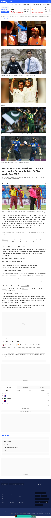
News (16, 4)
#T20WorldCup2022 (27, 275)
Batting (18, 390)
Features (11, 498)
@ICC (42, 253)
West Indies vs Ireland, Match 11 (9, 347)
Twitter (18, 354)
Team (7, 390)
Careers (39, 511)
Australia (8, 395)
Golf (37, 499)
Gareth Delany (21, 347)
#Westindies (5, 239)
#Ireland (36, 265)
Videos (24, 4)
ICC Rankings (6, 450)
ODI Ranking (25, 387)
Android (9, 356)
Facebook (8, 354)
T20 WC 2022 (4, 4)
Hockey (37, 496)
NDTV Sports (42, 352)
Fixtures (29, 4)
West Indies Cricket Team (10, 344)
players (44, 4)
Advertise (3, 511)
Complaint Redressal (32, 511)
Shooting (38, 502)
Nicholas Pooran (32, 223)
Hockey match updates (22, 352)
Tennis (43, 493)
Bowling (30, 390)
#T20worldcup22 (6, 267)
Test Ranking (9, 387)
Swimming (44, 502)
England (8, 406)
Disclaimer (19, 511)
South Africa (9, 398)
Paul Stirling (30, 305)
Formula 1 (38, 493)
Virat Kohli (6, 444)
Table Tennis (39, 504)
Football (12, 352)
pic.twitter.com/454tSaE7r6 (38, 275)
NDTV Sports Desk (5, 181)
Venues (3, 502)
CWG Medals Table (7, 441)
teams (33, 4)
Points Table (38, 4)
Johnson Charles (18, 300)
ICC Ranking (12, 502)
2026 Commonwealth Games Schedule (11, 447)
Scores (12, 4)
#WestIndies (13, 249)
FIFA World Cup (6, 438)
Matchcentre (21, 502)
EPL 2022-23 (29, 492)
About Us (8, 511)
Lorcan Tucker (28, 347)
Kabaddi (46, 499)
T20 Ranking (41, 387)
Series (11, 492)
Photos (20, 4)
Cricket (38, 347)
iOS (13, 356)
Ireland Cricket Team (23, 344)
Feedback (13, 511)
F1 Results (37, 352)
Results (11, 494)
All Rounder (43, 390)
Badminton (44, 496)
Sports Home (3, 16)
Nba (41, 499)
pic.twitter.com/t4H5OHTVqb (28, 267)
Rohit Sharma (6, 453)
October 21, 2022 (21, 246)
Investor (24, 511)
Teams (3, 500)
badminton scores (30, 352)
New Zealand (9, 400)
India (7, 403)
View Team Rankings (25, 408)
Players (11, 500)
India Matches (4, 9)
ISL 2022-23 (21, 492)
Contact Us (45, 511)
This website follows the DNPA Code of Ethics (17, 513)
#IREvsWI (18, 267)
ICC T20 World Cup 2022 (11, 16)
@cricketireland (17, 253)
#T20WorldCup (5, 255)
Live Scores (4, 492)
